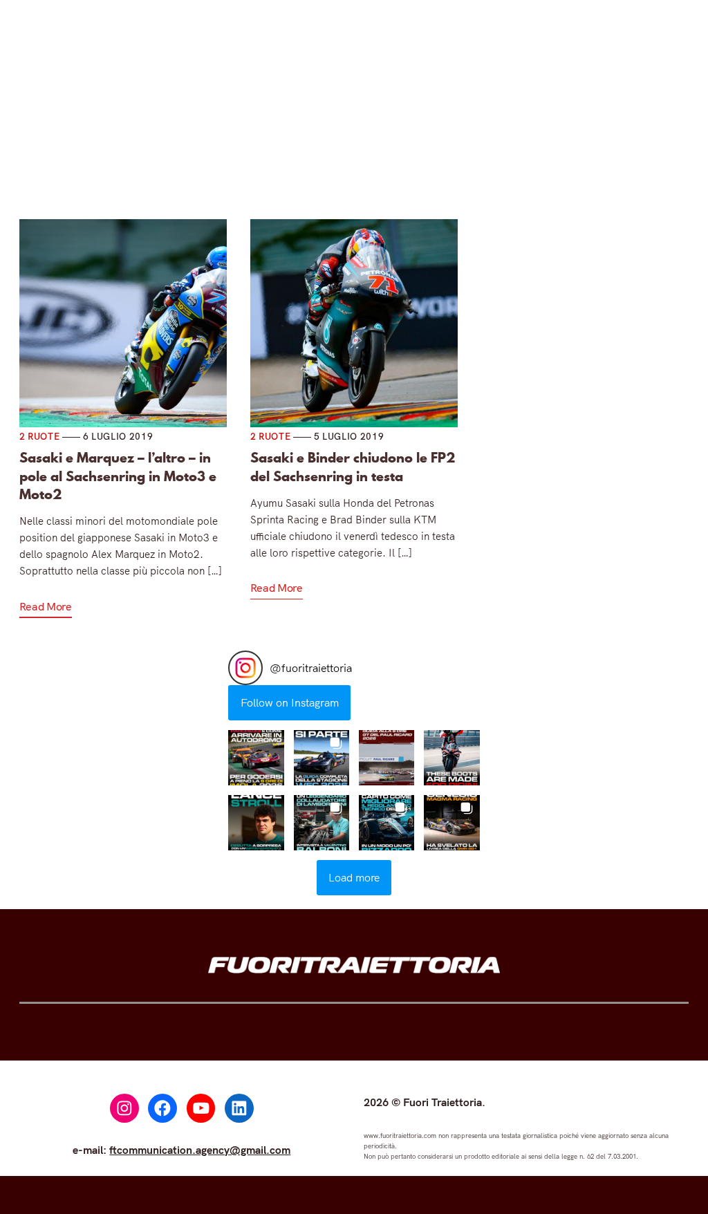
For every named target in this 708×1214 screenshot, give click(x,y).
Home (130, 146)
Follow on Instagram (290, 702)
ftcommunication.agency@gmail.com (199, 1150)
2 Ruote (280, 146)
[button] (255, 757)
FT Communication (463, 146)
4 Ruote (197, 146)
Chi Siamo (568, 146)
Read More (45, 606)
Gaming (362, 146)
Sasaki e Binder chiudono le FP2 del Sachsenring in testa (353, 467)
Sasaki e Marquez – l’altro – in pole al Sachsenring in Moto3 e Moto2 (117, 476)
